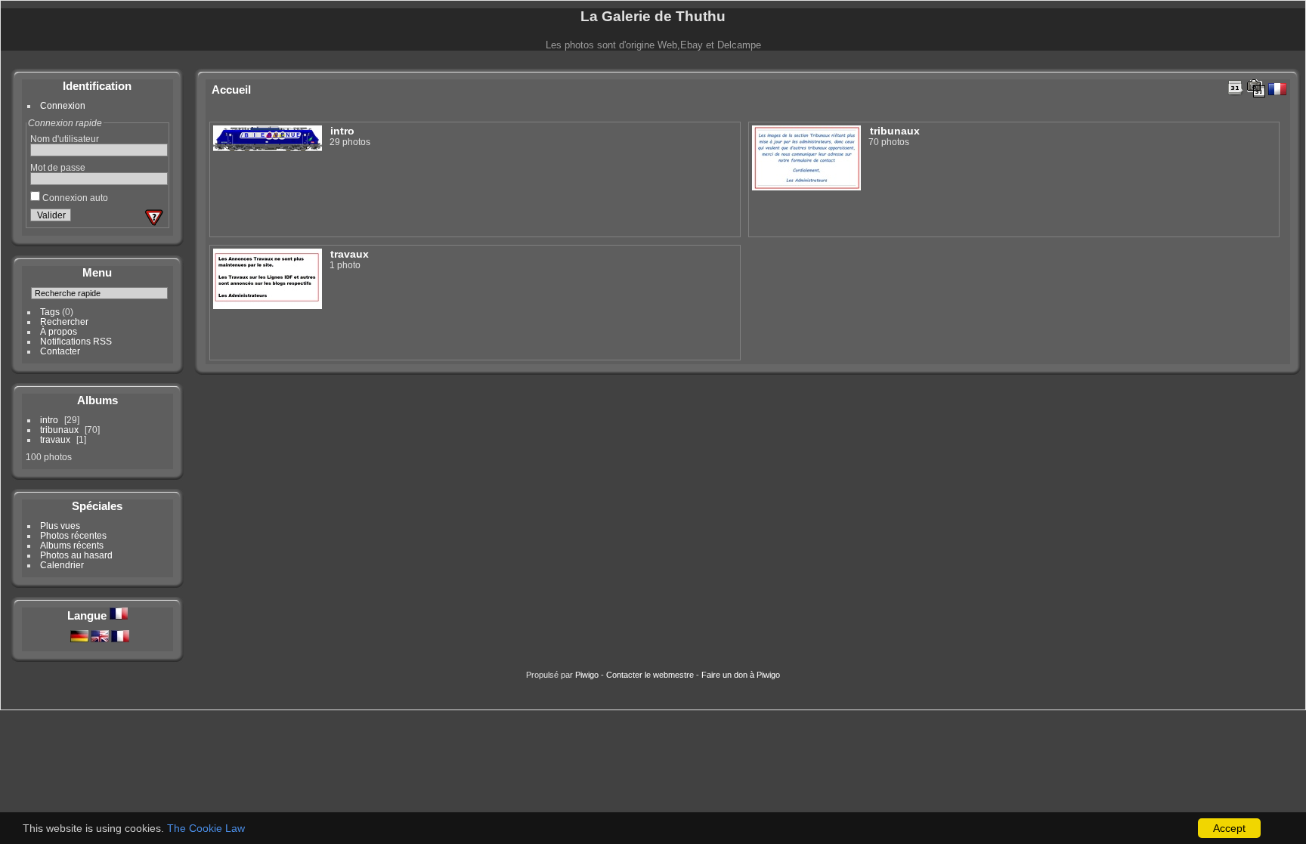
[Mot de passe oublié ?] (154, 218)
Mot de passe (57, 167)
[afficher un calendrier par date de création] (1256, 88)
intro (49, 420)
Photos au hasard (76, 555)
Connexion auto (74, 197)
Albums (97, 400)
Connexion (62, 105)
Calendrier (62, 565)
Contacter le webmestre (650, 674)
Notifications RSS (76, 341)
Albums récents (72, 545)
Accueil (231, 89)
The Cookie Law (206, 828)
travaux (55, 439)
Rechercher (64, 321)
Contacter (60, 351)
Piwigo (587, 674)
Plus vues (60, 525)
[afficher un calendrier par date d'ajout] (1235, 87)
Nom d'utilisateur (64, 139)
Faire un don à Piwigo (740, 674)
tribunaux (59, 429)
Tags (50, 312)
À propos (58, 331)
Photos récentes (73, 535)
